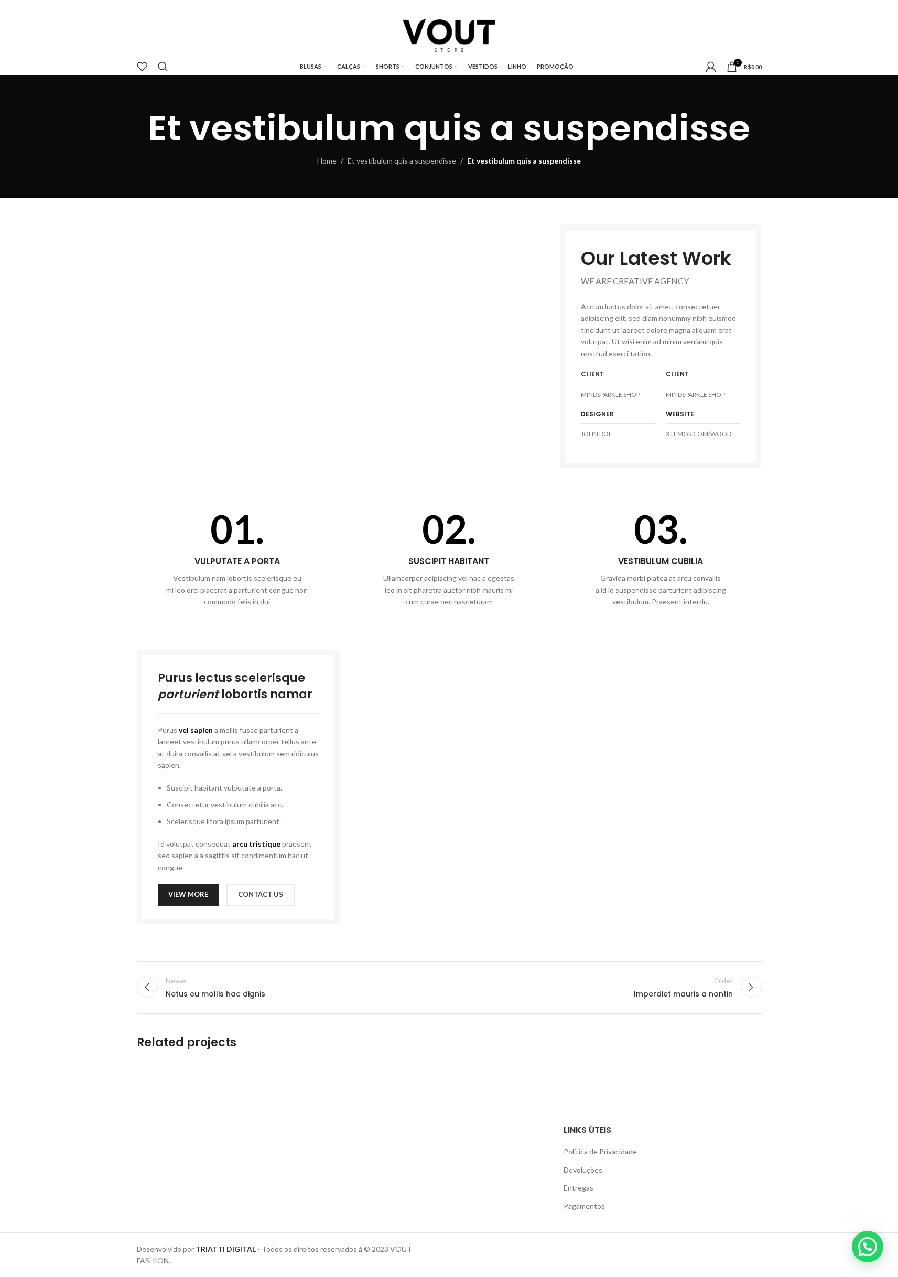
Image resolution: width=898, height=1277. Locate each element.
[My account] (710, 66)
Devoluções (583, 1169)
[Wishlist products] (142, 66)
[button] (867, 1246)
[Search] (163, 66)
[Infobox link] (237, 559)
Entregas (578, 1187)
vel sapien (196, 730)
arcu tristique (256, 843)
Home (327, 160)
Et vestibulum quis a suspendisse (402, 160)
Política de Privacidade (600, 1151)
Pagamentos (584, 1206)
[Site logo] (449, 33)
